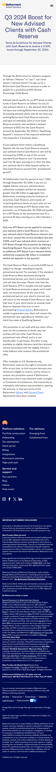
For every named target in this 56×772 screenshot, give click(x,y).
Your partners (9, 476)
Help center (8, 489)
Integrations (8, 454)
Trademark (43, 696)
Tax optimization (10, 441)
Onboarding (8, 437)
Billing (5, 450)
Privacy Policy (30, 696)
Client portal (8, 445)
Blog (4, 480)
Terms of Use (17, 696)
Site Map (5, 696)
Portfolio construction (13, 433)
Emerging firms (37, 433)
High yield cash (10, 462)
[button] (52, 6)
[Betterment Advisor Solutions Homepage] (12, 6)
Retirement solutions (13, 458)
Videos (5, 485)
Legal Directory (8, 700)
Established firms (39, 437)
